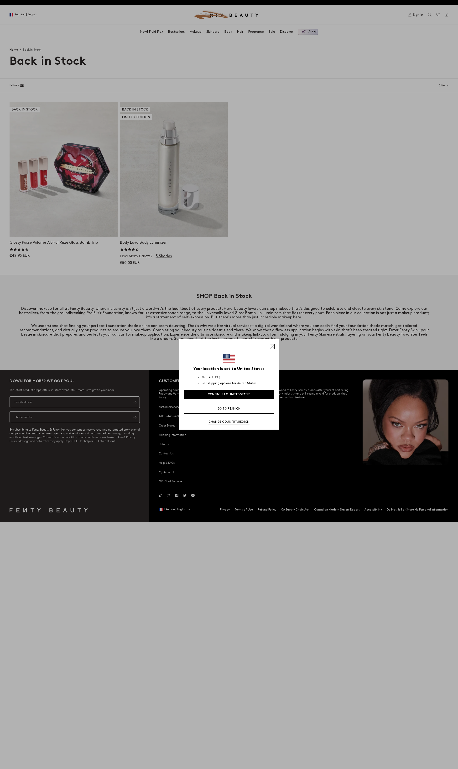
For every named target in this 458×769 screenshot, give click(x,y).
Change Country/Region (229, 422)
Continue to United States (229, 394)
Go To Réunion (229, 408)
